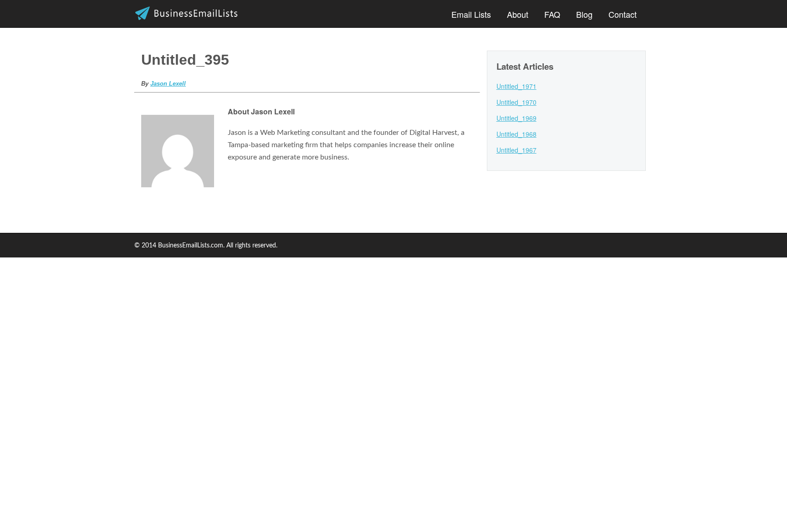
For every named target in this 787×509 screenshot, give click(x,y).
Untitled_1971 (516, 86)
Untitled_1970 (516, 102)
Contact (622, 14)
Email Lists (471, 14)
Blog (584, 14)
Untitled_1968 (516, 134)
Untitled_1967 (516, 149)
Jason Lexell (168, 83)
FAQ (552, 14)
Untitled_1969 (516, 118)
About (517, 14)
